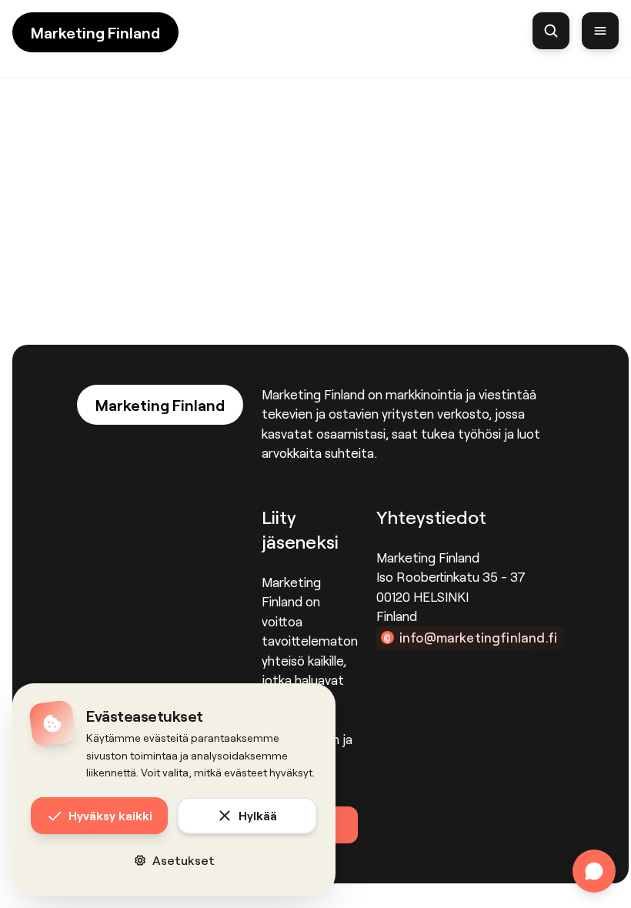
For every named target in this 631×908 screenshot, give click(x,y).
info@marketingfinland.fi (478, 637)
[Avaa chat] (594, 871)
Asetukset (183, 860)
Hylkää (258, 815)
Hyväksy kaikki (110, 815)
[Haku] (551, 30)
